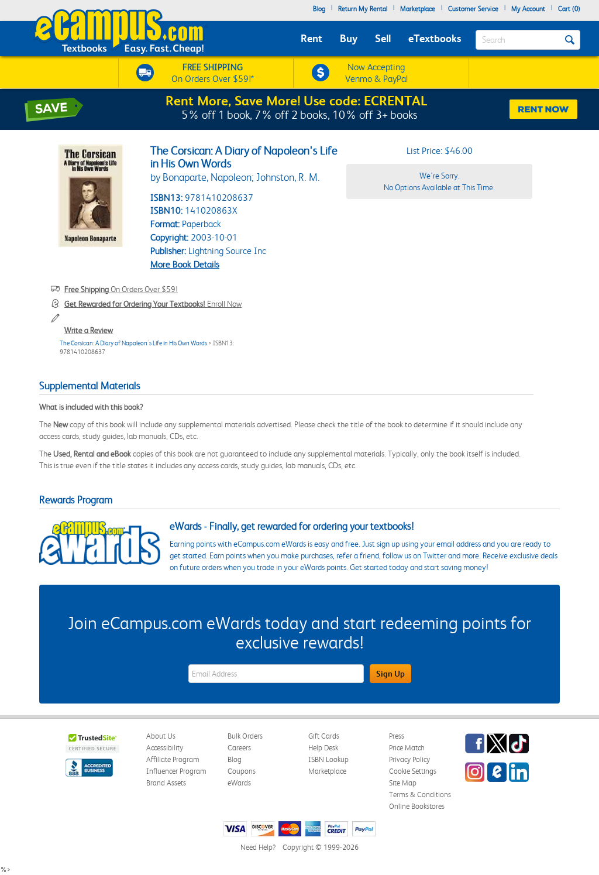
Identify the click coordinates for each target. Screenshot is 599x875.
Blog (319, 9)
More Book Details (184, 264)
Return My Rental (362, 9)
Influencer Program (176, 771)
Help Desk (323, 747)
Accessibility (164, 747)
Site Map (402, 782)
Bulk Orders (245, 736)
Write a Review (88, 330)
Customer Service (473, 9)
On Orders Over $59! (121, 289)
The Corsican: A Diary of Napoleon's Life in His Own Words (133, 343)
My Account (528, 9)
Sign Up (390, 673)
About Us (160, 736)
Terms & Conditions (420, 794)
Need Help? (258, 847)
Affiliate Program (172, 759)
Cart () (569, 9)
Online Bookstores (417, 806)
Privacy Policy (409, 759)
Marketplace (417, 9)
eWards (239, 782)
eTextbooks (434, 38)
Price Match (407, 747)
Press (396, 736)
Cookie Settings (412, 771)
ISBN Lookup (328, 759)
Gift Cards (323, 736)
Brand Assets (166, 782)
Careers (239, 747)
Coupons (242, 771)
